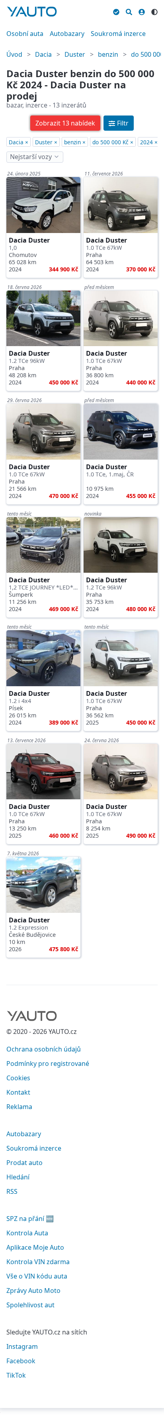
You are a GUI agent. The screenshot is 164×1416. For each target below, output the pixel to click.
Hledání (17, 1177)
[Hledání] (129, 10)
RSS (12, 1191)
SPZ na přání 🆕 (30, 1218)
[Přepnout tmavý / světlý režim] (154, 11)
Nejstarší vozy (31, 156)
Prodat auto (24, 1162)
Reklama (19, 1106)
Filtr (123, 123)
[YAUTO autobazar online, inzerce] (32, 11)
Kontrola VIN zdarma (38, 1261)
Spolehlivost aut (30, 1304)
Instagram (22, 1346)
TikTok (16, 1375)
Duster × (46, 142)
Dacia (43, 54)
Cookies (18, 1077)
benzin (108, 54)
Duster (74, 54)
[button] (65, 123)
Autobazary (67, 33)
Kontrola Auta (27, 1233)
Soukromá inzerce (118, 33)
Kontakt (18, 1092)
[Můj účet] (141, 10)
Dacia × (18, 142)
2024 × (149, 142)
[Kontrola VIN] (116, 10)
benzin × (75, 142)
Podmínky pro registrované (47, 1063)
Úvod (14, 54)
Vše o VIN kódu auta (36, 1276)
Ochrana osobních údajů (43, 1049)
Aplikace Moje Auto (35, 1247)
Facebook (20, 1360)
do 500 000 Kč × (112, 142)
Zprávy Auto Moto (33, 1290)
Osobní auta (24, 33)
